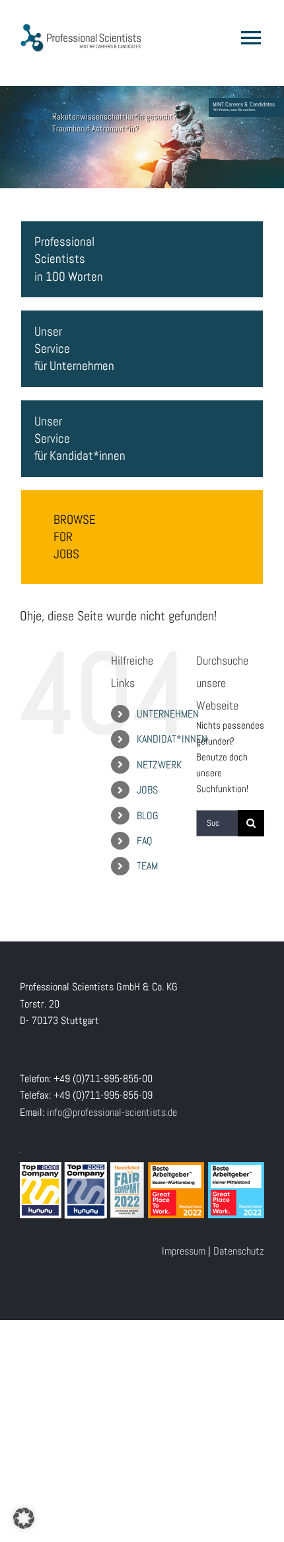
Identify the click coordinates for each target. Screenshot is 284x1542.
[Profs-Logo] (81, 28)
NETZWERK (159, 765)
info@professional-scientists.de (112, 1112)
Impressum (183, 1251)
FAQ (145, 841)
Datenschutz (238, 1251)
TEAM (147, 866)
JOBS (147, 790)
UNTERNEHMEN (168, 714)
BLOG (148, 816)
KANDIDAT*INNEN (172, 739)
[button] (24, 1518)
